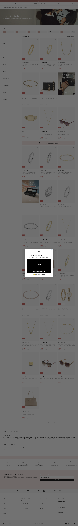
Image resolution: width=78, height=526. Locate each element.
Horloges (39, 261)
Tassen (39, 268)
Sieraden (39, 264)
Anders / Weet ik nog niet (39, 271)
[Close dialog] (52, 250)
